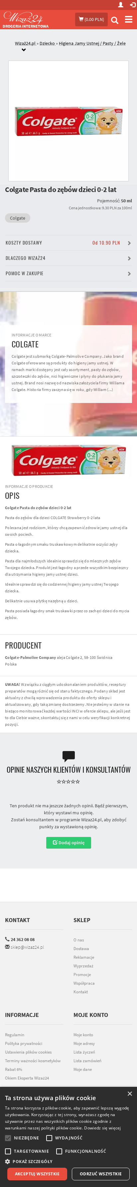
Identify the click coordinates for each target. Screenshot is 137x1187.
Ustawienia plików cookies (28, 1052)
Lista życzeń (84, 1052)
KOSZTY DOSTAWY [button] (63, 243)
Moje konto (83, 1035)
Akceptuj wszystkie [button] (37, 1174)
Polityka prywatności (23, 1043)
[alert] (68, 1137)
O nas (78, 940)
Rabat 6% (13, 1069)
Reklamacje (83, 957)
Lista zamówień (87, 1061)
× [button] (129, 1093)
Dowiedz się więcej (102, 1128)
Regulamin (14, 1035)
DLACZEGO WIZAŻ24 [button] (26, 258)
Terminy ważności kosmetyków (33, 1061)
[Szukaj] (115, 21)
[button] (68, 1161)
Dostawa (81, 948)
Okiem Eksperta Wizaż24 (27, 1078)
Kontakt (17, 920)
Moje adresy (84, 1043)
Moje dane (82, 1069)
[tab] (73, 47)
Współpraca (84, 983)
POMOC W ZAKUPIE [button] (25, 273)
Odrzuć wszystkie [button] (101, 1174)
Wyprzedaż (83, 966)
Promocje (82, 974)
